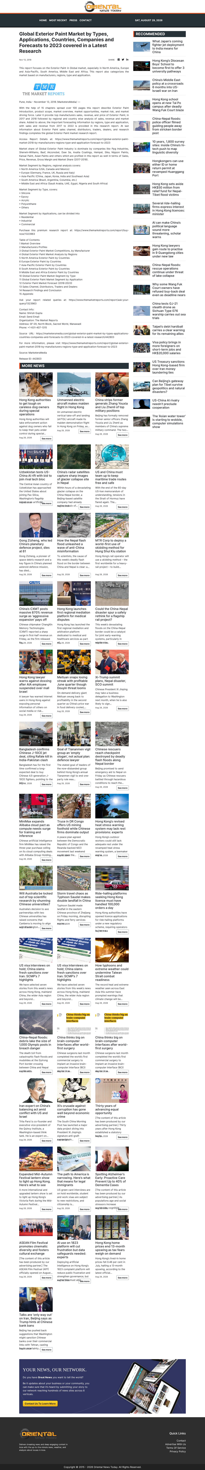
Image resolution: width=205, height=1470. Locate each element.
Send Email (33, 316)
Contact (181, 1440)
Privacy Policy (178, 1451)
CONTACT (86, 20)
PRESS (73, 20)
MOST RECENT (58, 20)
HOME (43, 20)
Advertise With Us (175, 1444)
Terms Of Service (176, 1447)
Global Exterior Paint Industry (56, 148)
